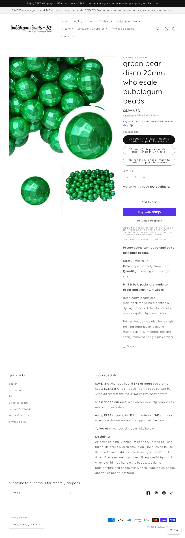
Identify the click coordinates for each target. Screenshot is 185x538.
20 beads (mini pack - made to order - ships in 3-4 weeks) (149, 140)
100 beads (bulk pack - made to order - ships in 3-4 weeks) (149, 161)
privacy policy (17, 421)
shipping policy (18, 402)
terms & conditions (21, 415)
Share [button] (130, 346)
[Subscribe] (70, 493)
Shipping (128, 115)
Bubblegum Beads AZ (165, 527)
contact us (15, 390)
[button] (158, 29)
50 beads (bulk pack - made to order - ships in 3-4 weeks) (149, 150)
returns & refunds (20, 409)
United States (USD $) (24, 524)
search (13, 383)
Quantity (128, 170)
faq (11, 396)
